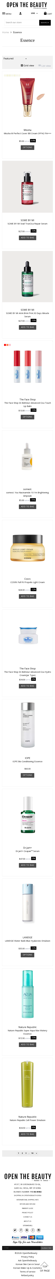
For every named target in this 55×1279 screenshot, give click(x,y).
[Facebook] (21, 1230)
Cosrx (27, 579)
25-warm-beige (12, 75)
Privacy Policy (27, 1213)
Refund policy (27, 1276)
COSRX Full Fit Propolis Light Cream (27, 582)
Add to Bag (27, 238)
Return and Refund (27, 1204)
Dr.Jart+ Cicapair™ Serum (27, 851)
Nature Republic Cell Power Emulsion (27, 1120)
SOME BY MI (27, 220)
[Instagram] (39, 1230)
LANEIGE (27, 938)
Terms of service (27, 1272)
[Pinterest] (27, 1230)
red (5, 345)
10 (32, 1153)
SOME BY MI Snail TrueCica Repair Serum (27, 223)
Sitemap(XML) (27, 1226)
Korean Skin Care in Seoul (27, 1264)
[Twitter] (15, 1230)
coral (7, 345)
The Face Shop (27, 400)
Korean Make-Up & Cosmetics (27, 1268)
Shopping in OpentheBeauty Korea (27, 1195)
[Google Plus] (33, 1230)
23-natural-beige (10, 75)
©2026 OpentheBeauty (26, 1253)
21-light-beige (7, 75)
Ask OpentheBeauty (27, 1261)
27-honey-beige (15, 75)
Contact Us (27, 1217)
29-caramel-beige (17, 75)
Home (5, 33)
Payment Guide (27, 1208)
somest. (27, 489)
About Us (27, 1221)
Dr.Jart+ (27, 848)
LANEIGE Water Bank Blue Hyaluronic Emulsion (27, 940)
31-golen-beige (19, 75)
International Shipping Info (27, 1200)
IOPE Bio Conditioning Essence (27, 761)
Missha (27, 130)
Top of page (45, 1269)
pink (10, 345)
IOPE (27, 758)
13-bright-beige (5, 75)
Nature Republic (27, 1027)
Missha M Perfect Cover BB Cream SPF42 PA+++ (27, 133)
